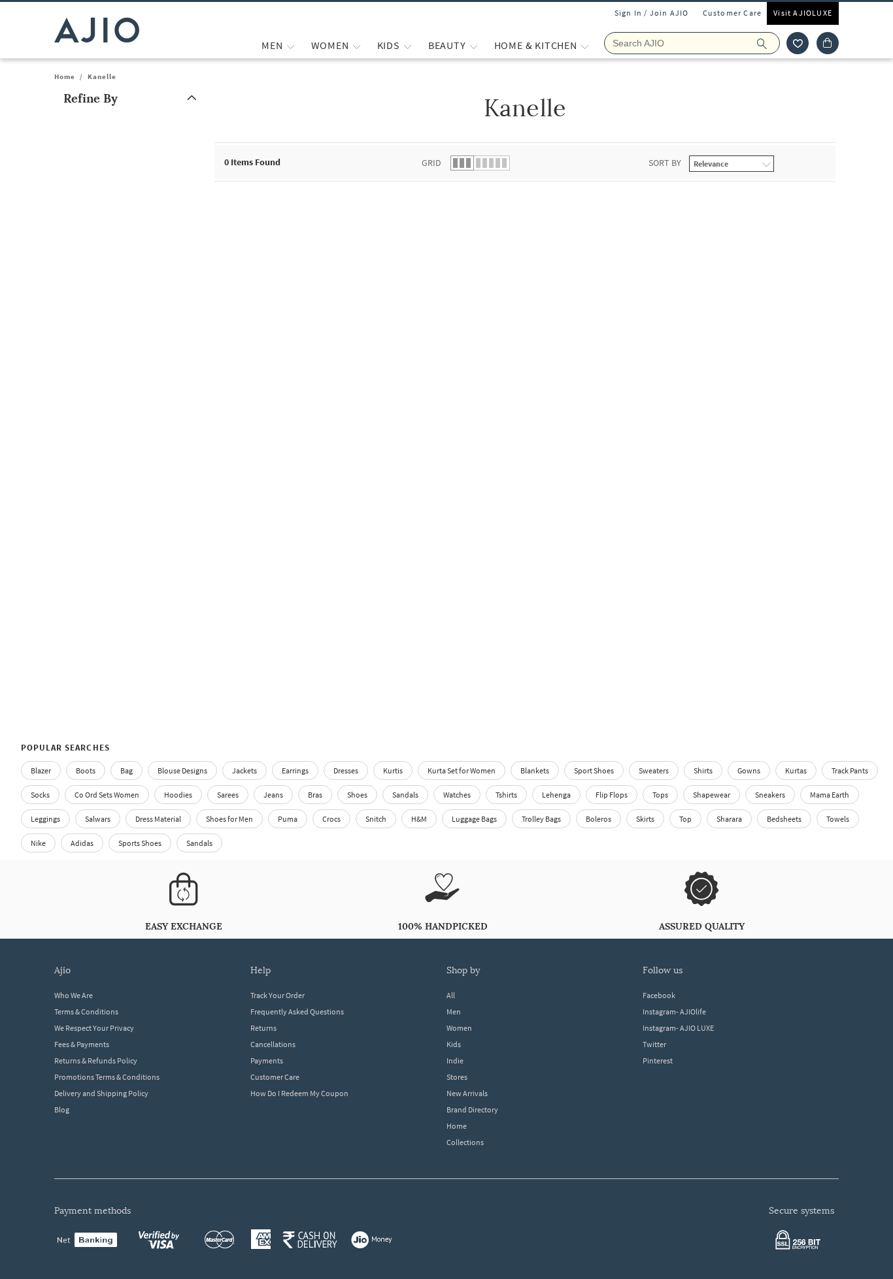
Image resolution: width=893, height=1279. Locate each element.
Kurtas (796, 770)
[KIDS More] (407, 45)
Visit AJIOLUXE (802, 13)
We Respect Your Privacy (94, 1028)
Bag (126, 770)
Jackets (244, 770)
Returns (263, 1028)
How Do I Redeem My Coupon (299, 1093)
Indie (454, 1060)
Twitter (654, 1044)
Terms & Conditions (86, 1011)
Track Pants (850, 770)
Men (453, 1011)
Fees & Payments (81, 1044)
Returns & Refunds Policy (95, 1060)
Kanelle (102, 76)
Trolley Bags (541, 819)
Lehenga (556, 795)
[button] (797, 43)
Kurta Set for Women (462, 770)
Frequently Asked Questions (297, 1011)
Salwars (97, 819)
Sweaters (654, 770)
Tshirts (506, 795)
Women (459, 1028)
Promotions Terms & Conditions (107, 1077)
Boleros (598, 819)
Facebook (659, 995)
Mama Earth (829, 795)
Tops (660, 795)
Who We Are (73, 995)
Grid (431, 163)
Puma (287, 819)
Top (685, 819)
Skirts (645, 819)
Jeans (273, 795)
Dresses (345, 770)
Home (64, 76)
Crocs (331, 819)
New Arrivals (467, 1093)
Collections (465, 1142)
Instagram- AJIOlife (674, 1011)
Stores (456, 1077)
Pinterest (658, 1060)
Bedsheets (784, 819)
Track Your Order (277, 995)
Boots (85, 770)
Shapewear (711, 795)
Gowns (748, 770)
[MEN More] (290, 45)
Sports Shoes (139, 843)
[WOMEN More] (356, 45)
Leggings (45, 819)
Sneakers (770, 795)
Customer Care (732, 13)
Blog (61, 1109)
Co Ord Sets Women (107, 795)
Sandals (405, 795)
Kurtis (393, 770)
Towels (837, 819)
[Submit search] (768, 43)
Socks (40, 795)
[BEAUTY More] (473, 45)
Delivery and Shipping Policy (101, 1093)
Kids (453, 1044)
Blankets (534, 770)
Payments (266, 1060)
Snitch (375, 819)
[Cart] (828, 43)
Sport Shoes (594, 770)
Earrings (295, 770)
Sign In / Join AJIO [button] (652, 13)
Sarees (228, 795)
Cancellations (272, 1044)
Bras (315, 795)
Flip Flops (612, 795)
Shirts (703, 770)
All (450, 995)
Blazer (41, 770)
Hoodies (178, 795)
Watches (457, 795)
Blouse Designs (182, 770)
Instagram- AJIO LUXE (678, 1028)
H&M (419, 819)
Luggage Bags (474, 819)
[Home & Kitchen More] (584, 45)
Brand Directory (472, 1109)
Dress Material (158, 819)
